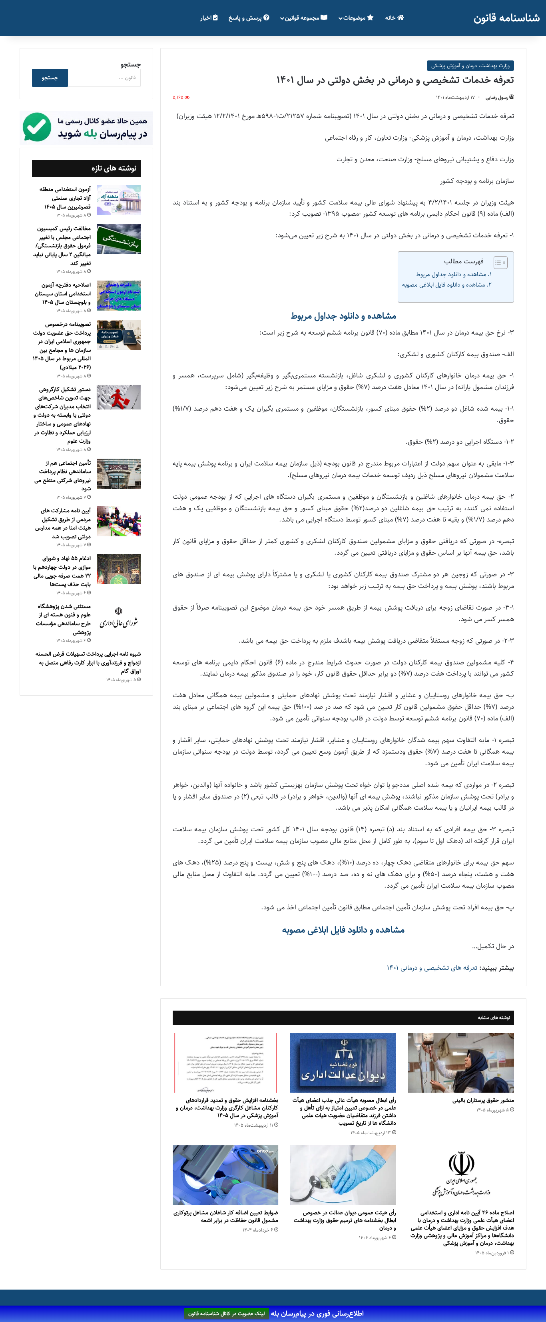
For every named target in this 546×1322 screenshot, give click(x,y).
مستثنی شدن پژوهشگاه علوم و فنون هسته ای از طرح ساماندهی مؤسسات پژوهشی (63, 619)
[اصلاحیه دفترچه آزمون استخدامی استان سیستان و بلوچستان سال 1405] (119, 296)
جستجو (131, 64)
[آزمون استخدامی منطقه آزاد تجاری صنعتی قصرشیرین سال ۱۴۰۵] (119, 200)
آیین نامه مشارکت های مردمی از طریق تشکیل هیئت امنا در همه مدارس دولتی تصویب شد (63, 523)
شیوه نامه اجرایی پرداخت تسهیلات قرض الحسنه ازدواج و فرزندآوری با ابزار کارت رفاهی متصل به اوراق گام (88, 663)
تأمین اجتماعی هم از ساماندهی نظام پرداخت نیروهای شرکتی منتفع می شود (62, 476)
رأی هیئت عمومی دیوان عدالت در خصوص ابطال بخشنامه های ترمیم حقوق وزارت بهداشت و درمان (345, 1220)
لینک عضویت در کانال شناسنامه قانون (226, 1314)
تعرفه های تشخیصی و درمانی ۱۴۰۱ (432, 968)
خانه (391, 17)
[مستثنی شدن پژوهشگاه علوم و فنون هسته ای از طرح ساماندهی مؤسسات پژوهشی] (119, 618)
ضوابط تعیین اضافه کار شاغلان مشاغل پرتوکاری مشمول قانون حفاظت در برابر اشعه (225, 1216)
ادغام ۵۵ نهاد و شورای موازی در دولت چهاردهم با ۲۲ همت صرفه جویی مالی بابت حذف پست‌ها (62, 571)
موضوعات (355, 17)
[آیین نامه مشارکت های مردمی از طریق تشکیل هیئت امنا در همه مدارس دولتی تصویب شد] (119, 521)
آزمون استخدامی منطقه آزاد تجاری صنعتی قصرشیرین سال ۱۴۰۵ (65, 198)
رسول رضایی (497, 97)
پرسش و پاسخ (246, 17)
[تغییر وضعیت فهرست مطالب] (497, 262)
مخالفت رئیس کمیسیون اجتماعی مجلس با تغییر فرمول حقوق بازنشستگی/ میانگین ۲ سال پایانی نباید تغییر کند (62, 245)
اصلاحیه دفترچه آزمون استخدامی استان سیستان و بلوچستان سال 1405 (63, 294)
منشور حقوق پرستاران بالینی (483, 1100)
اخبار (206, 17)
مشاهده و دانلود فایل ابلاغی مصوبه (443, 284)
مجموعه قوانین (303, 17)
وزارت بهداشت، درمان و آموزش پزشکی (470, 66)
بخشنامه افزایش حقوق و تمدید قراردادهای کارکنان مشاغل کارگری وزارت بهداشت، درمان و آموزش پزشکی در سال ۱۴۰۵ (227, 1108)
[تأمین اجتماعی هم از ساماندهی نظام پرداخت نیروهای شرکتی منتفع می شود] (119, 474)
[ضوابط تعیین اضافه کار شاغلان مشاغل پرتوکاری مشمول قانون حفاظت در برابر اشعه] (226, 1175)
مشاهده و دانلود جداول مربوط (451, 274)
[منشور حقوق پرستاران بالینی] (461, 1063)
